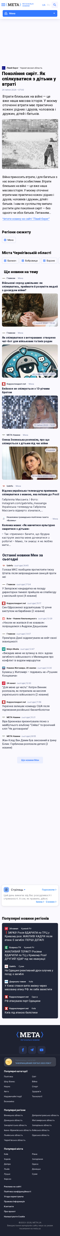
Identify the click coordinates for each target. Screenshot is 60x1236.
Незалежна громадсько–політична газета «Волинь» (27, 519)
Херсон (7, 1179)
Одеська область (40, 1135)
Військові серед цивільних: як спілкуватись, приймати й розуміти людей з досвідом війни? (30, 286)
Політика (8, 1076)
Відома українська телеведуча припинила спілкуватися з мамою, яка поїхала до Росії (30, 492)
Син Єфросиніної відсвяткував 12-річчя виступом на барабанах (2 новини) (27, 609)
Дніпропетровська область (44, 1115)
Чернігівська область (15, 1140)
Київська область (41, 1130)
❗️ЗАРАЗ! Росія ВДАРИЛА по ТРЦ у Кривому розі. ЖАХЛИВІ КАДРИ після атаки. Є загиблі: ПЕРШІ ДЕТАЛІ (28, 936)
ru (48, 4)
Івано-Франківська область (16, 1130)
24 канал (11, 683)
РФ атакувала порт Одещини (22, 1001)
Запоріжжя (37, 1159)
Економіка (9, 1101)
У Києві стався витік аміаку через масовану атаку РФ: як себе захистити (28, 987)
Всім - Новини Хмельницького (22, 618)
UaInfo (10, 565)
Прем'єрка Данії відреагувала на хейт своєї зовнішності (29, 639)
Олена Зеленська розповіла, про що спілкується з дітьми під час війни (26, 441)
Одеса (35, 997)
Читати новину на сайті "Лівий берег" (26, 218)
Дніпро (7, 1164)
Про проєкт (10, 1211)
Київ (31, 981)
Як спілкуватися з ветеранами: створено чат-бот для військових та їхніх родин (29, 339)
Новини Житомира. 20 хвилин (21, 668)
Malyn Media (13, 649)
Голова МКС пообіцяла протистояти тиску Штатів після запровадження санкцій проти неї (29, 573)
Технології (37, 1096)
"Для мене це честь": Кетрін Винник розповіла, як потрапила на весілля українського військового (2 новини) (25, 691)
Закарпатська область (15, 1125)
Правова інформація (14, 1201)
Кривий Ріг (26, 928)
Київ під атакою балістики (21, 1012)
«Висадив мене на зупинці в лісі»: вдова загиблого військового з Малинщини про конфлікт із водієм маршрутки (28, 657)
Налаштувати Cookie (14, 1216)
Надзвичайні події (13, 1096)
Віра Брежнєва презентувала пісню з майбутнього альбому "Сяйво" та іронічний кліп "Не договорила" (28, 725)
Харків (7, 1159)
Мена (20, 278)
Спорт (35, 1086)
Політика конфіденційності (14, 1191)
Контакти (9, 1206)
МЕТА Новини (13, 717)
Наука (7, 1086)
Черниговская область (31, 68)
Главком (11, 584)
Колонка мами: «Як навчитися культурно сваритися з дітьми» (28, 527)
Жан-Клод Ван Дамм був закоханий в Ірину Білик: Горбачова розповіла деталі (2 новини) (29, 744)
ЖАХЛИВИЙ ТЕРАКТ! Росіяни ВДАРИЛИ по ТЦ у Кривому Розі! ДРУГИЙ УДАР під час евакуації (26, 955)
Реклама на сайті (12, 1186)
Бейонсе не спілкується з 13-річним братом (26, 390)
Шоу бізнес (9, 1081)
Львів (7, 1169)
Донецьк (36, 1169)
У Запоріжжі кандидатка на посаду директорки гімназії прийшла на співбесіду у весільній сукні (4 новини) (29, 592)
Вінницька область (13, 1115)
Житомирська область (43, 1120)
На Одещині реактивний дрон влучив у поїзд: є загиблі (29, 972)
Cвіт (34, 1076)
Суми (21, 966)
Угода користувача (14, 1196)
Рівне (34, 1154)
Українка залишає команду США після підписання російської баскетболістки (26, 708)
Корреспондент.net (16, 603)
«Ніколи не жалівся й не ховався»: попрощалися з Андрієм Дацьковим (24, 624)
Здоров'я (36, 1091)
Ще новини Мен (30, 760)
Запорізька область (42, 1125)
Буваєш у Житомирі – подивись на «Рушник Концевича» (30, 673)
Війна (34, 1081)
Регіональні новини (28, 5)
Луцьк (7, 1174)
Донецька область (13, 1120)
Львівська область (13, 1135)
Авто (6, 1091)
